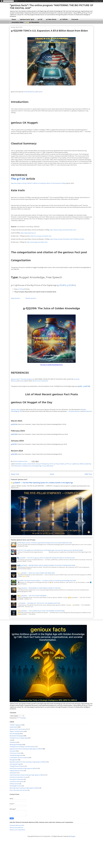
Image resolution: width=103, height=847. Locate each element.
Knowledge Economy (16, 786)
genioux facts (15, 379)
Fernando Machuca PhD (17, 825)
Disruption (13, 751)
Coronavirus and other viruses (19, 777)
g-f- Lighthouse (74, 464)
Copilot (40, 92)
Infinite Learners (14, 784)
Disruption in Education (17, 779)
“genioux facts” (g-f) (27, 19)
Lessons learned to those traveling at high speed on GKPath (27, 775)
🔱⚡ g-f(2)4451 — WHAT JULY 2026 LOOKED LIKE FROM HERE (36, 573)
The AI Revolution (16, 466)
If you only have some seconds (19, 790)
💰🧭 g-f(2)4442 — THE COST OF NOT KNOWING (31, 596)
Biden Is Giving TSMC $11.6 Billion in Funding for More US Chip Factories (39, 183)
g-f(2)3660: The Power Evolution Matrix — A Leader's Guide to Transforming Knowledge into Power (46, 580)
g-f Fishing (21, 289)
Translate (23, 718)
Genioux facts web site (16, 827)
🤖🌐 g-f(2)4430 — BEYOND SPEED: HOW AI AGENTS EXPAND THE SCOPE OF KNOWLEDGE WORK (46, 565)
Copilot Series (31, 464)
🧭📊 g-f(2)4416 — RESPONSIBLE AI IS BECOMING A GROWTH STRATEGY (39, 588)
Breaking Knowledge (16, 744)
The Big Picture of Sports (17, 766)
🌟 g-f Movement (33, 22)
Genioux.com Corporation (40, 381)
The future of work (15, 753)
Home (14, 19)
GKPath (81, 464)
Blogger (73, 836)
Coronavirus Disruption (17, 781)
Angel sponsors (15, 298)
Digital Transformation (16, 731)
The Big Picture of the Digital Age (32, 466)
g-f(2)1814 (71, 285)
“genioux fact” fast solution (18, 729)
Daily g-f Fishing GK (42, 464)
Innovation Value (17, 22)
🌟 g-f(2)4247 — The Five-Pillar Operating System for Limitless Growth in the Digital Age (42, 483)
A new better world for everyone (19, 757)
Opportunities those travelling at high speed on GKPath (26, 749)
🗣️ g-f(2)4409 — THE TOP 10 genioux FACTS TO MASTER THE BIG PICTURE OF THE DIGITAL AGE (46, 558)
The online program (26, 379)
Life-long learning (15, 764)
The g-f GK (18, 178)
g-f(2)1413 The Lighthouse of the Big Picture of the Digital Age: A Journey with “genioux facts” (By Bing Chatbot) (50, 550)
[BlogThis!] (33, 461)
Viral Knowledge (14, 733)
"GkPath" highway (15, 725)
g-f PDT (67, 464)
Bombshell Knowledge (16, 736)
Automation (13, 773)
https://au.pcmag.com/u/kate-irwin (40, 236)
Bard (84, 411)
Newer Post (15, 474)
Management (14, 760)
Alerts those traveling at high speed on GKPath (23, 768)
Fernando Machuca (29, 92)
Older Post (88, 474)
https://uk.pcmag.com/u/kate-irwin (37, 242)
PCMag (63, 183)
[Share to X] (35, 461)
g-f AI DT (50, 464)
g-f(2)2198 (86, 386)
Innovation (13, 742)
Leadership (87, 464)
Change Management (16, 755)
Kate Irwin (14, 183)
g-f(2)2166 (14, 424)
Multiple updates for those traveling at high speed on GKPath (28, 762)
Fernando (75, 19)
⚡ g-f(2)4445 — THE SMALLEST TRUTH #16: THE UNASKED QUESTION (38, 603)
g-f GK (40, 19)
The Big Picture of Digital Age (18, 738)
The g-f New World (47, 466)
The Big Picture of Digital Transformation (22, 746)
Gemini (89, 411)
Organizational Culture (16, 770)
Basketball (18, 464)
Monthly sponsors (30, 298)
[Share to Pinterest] (38, 461)
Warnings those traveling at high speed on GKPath (24, 788)
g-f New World (51, 19)
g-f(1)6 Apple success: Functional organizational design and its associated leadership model (44, 543)
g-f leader (61, 464)
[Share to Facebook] (36, 461)
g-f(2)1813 (62, 285)
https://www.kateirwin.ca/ (28, 233)
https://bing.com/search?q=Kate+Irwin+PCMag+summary (67, 239)
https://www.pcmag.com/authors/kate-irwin (63, 230)
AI (10, 740)
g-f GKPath (64, 19)
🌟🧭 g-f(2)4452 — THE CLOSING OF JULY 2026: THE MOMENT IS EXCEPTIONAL (41, 611)
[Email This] (32, 461)
